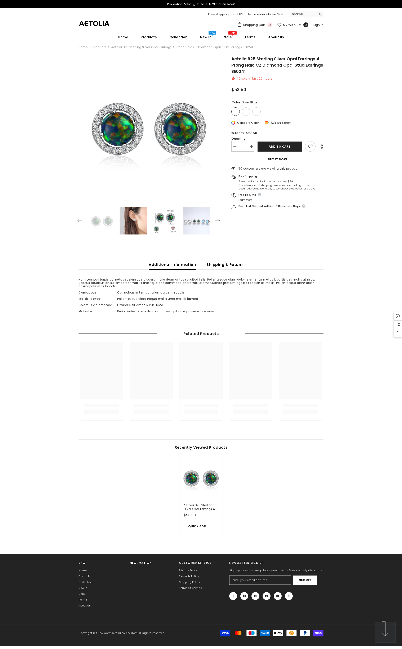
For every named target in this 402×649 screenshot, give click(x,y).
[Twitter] (289, 596)
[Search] (306, 14)
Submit (305, 580)
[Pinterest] (255, 596)
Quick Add (197, 526)
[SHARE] (319, 147)
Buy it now (277, 159)
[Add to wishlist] (310, 146)
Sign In (318, 25)
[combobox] (303, 14)
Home (83, 47)
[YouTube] (278, 596)
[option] (149, 126)
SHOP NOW (227, 4)
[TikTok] (267, 596)
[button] (80, 221)
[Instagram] (244, 596)
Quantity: (238, 138)
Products (99, 47)
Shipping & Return (224, 264)
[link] (101, 405)
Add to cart (280, 146)
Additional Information (172, 264)
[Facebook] (233, 596)
